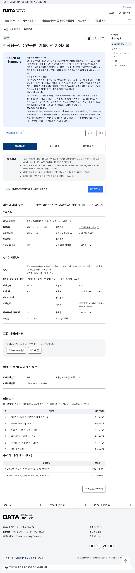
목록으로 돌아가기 (94, 488)
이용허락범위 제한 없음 (37, 383)
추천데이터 (88, 146)
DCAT (33, 350)
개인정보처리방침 (21, 558)
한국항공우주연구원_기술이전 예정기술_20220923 (27, 475)
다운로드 (94, 189)
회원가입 (126, 13)
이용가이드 (95, 527)
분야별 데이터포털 (101, 504)
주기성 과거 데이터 (119, 65)
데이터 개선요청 (78, 205)
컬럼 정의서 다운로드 (69, 279)
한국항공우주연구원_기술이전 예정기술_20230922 (27, 469)
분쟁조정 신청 (96, 532)
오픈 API (54, 146)
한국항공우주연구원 (87, 227)
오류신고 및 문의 (96, 205)
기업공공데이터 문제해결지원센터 (58, 20)
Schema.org (15, 350)
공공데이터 (10, 20)
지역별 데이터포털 (56, 504)
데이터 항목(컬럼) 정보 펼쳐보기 (40, 279)
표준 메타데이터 (118, 49)
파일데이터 (20, 147)
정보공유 (82, 20)
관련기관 (7, 504)
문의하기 (94, 536)
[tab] (20, 146)
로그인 (112, 13)
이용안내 (99, 20)
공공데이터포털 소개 (37, 558)
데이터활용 (28, 20)
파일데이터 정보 (118, 44)
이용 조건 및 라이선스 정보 (120, 55)
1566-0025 (17, 532)
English (128, 7)
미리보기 (115, 61)
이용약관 (9, 558)
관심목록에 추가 (12, 133)
